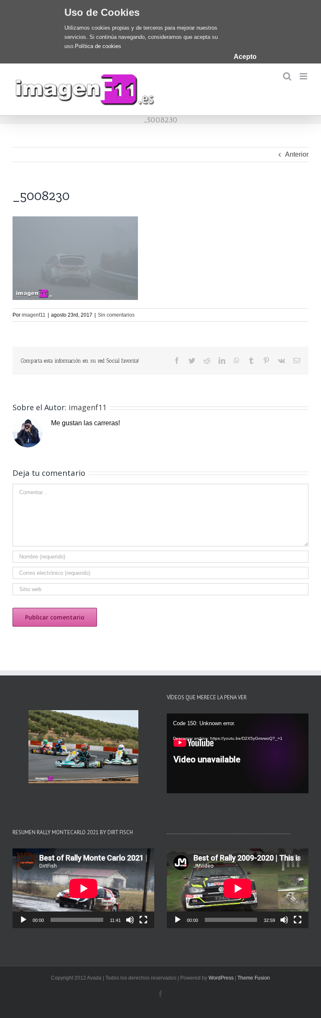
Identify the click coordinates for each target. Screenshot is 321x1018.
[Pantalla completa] (143, 920)
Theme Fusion (253, 978)
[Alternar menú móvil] (304, 76)
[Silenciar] (130, 920)
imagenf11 (34, 315)
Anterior (296, 154)
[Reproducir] (23, 920)
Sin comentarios (116, 315)
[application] (237, 753)
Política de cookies (98, 46)
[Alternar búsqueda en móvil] (287, 76)
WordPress (221, 978)
